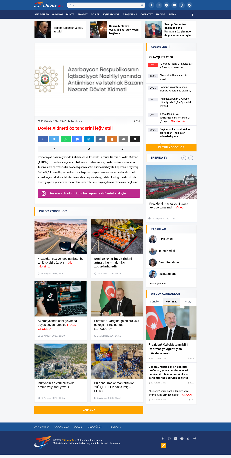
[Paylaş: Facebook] (43, 139)
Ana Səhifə (41, 14)
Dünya (70, 14)
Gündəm (57, 14)
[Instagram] (159, 5)
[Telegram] (167, 5)
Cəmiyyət (147, 14)
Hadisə (160, 14)
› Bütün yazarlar (157, 283)
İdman (172, 14)
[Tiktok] (182, 5)
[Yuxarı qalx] (221, 448)
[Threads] (189, 5)
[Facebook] (151, 5)
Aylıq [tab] (188, 301)
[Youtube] (174, 5)
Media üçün (94, 426)
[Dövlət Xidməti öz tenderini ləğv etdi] (88, 79)
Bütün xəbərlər (171, 147)
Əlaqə (78, 426)
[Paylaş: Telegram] (89, 139)
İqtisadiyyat (111, 14)
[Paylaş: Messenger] (77, 139)
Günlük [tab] (154, 301)
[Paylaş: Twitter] (54, 139)
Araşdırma (130, 14)
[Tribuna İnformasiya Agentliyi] (48, 5)
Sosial (95, 14)
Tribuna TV (114, 426)
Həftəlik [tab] (171, 301)
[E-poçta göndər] (123, 139)
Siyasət (83, 14)
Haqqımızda (61, 426)
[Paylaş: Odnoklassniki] (112, 139)
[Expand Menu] (192, 14)
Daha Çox (89, 409)
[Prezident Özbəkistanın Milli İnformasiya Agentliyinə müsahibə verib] (171, 323)
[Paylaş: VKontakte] (100, 139)
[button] (135, 139)
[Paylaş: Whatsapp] (66, 139)
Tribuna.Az (68, 440)
